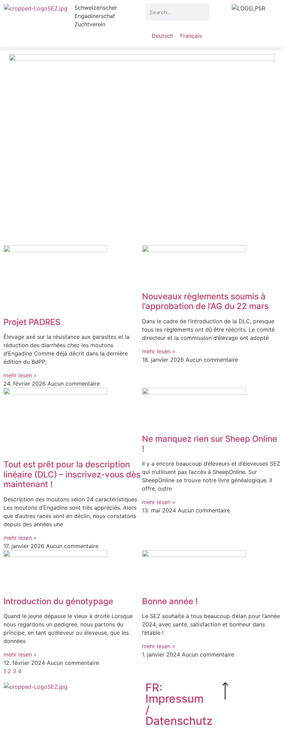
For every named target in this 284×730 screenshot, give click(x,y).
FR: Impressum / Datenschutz (179, 704)
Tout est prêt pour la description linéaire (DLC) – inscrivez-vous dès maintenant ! (72, 474)
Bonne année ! (170, 601)
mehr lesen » (20, 375)
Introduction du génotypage (58, 601)
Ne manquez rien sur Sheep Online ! (209, 444)
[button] (142, 49)
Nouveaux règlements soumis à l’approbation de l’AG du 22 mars (205, 301)
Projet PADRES (31, 322)
